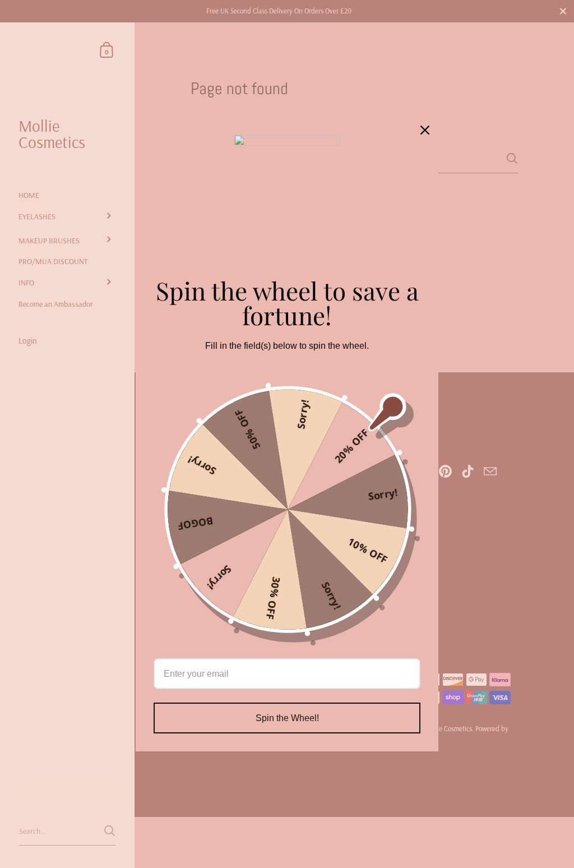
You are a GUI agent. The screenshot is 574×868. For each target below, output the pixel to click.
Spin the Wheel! (287, 718)
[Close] (424, 130)
